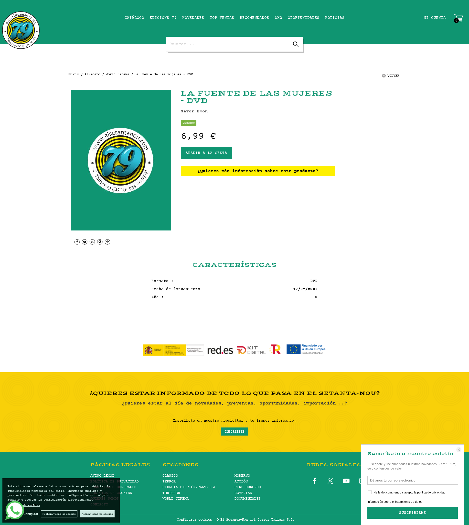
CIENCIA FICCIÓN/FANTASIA (188, 487)
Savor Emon (194, 111)
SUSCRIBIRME (412, 513)
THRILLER (171, 493)
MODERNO (242, 476)
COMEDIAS (243, 493)
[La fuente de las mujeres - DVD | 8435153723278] (121, 160)
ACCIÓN (241, 482)
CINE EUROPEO (247, 487)
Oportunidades (304, 18)
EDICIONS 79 (163, 18)
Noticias (335, 18)
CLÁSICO (170, 476)
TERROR (169, 482)
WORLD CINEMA (175, 499)
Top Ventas (222, 18)
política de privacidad (431, 492)
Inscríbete (234, 432)
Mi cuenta (435, 18)
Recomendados (254, 18)
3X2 (278, 18)
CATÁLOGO (134, 18)
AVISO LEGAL (102, 476)
